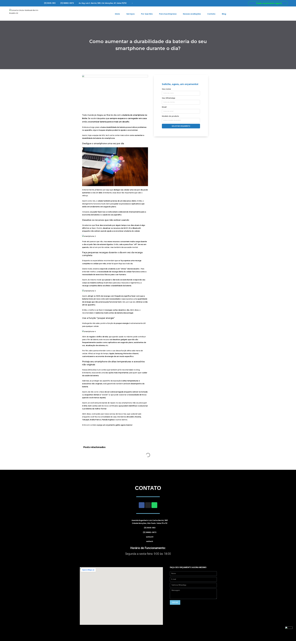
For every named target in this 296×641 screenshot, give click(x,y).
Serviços (130, 14)
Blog (224, 14)
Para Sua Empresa (167, 14)
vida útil (95, 193)
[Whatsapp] (154, 505)
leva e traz (122, 414)
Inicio (117, 14)
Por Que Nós (147, 14)
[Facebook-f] (142, 505)
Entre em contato (89, 425)
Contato (211, 14)
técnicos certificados (110, 406)
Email (164, 107)
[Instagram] (148, 505)
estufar (105, 395)
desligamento (87, 204)
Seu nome (166, 89)
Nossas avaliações (192, 14)
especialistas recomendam (104, 261)
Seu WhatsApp (168, 98)
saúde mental (132, 247)
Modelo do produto (170, 116)
